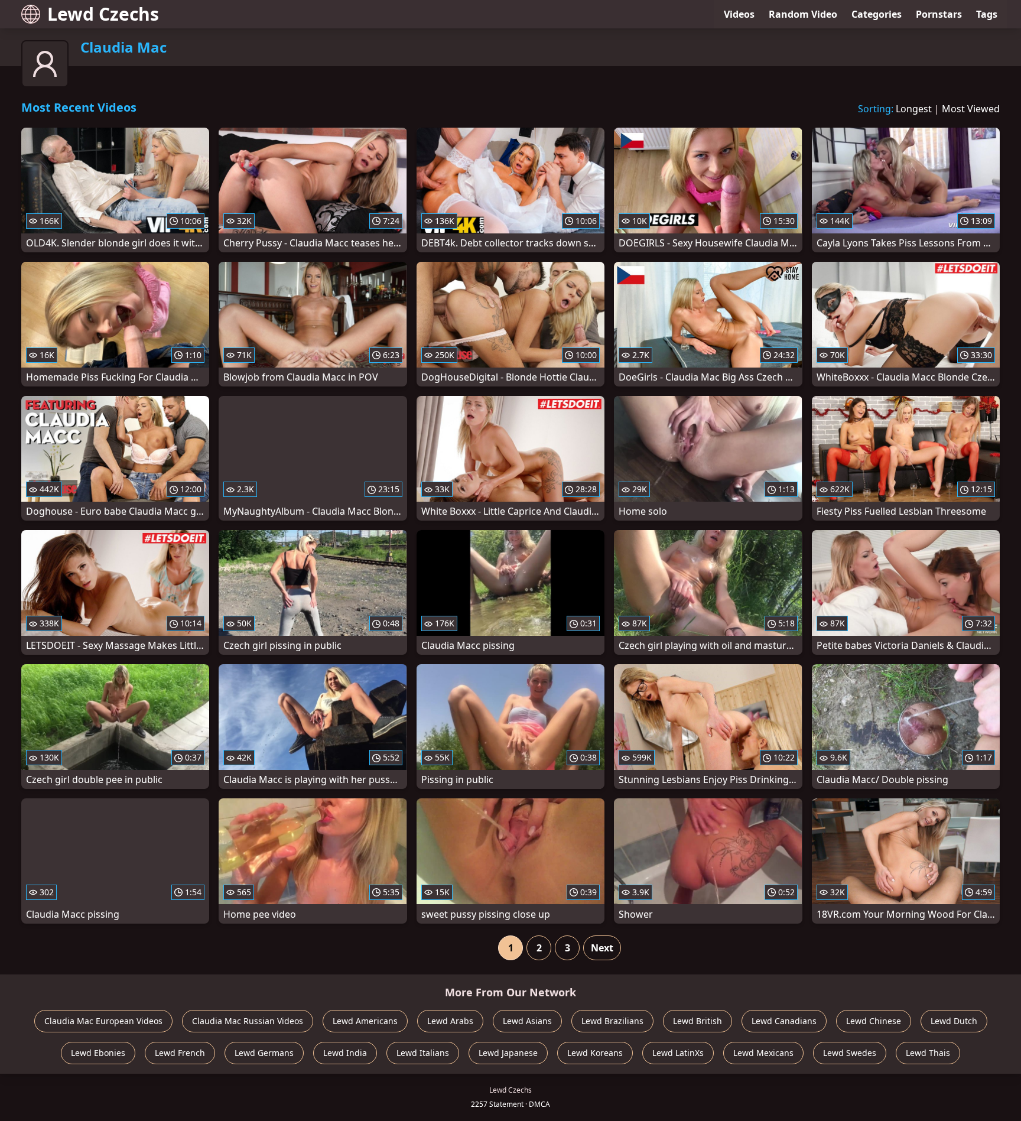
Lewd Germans (264, 1052)
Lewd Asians (527, 1020)
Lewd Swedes (849, 1052)
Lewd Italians (422, 1052)
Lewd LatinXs (678, 1052)
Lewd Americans (365, 1020)
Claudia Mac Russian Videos (247, 1020)
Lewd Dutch (954, 1020)
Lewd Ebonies (98, 1052)
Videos (739, 14)
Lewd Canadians (784, 1020)
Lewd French (180, 1052)
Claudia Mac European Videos (103, 1020)
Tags (986, 14)
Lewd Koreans (595, 1052)
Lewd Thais (928, 1052)
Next (602, 947)
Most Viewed (971, 108)
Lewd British (697, 1020)
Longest (914, 108)
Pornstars (939, 14)
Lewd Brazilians (612, 1020)
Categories (876, 14)
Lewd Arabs (450, 1020)
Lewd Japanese (508, 1052)
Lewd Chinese (873, 1020)
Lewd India (345, 1052)
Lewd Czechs (103, 14)
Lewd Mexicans (763, 1052)
